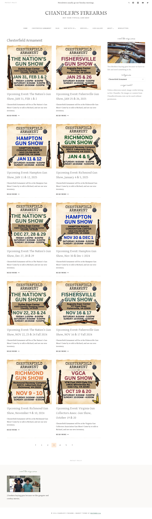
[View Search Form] (129, 2)
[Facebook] (133, 3)
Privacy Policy (11, 2)
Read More (13, 115)
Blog (58, 28)
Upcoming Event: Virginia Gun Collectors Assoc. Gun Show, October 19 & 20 (75, 413)
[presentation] (29, 67)
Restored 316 (95, 513)
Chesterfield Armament (41, 28)
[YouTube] (143, 3)
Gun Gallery (98, 28)
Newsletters (123, 28)
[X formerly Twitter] (147, 3)
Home (25, 28)
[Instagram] (138, 3)
